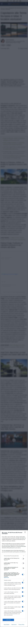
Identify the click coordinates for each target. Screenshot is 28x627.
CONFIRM (8, 619)
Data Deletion (6, 624)
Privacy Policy (21, 624)
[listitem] (14, 555)
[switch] (23, 558)
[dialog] (14, 578)
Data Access (14, 624)
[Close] (25, 532)
